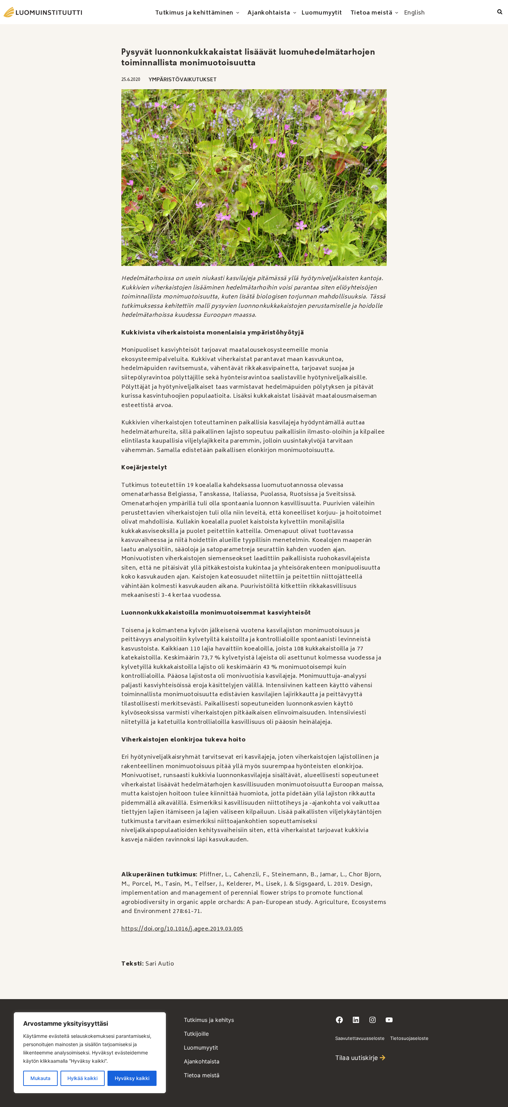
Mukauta (40, 1078)
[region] (90, 1052)
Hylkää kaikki (82, 1078)
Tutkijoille (196, 1033)
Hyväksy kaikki (132, 1078)
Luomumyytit (201, 1047)
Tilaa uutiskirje (356, 1057)
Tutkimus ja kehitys (209, 1019)
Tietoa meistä (201, 1075)
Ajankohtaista (201, 1061)
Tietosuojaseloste (409, 1038)
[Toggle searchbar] (500, 12)
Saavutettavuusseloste (360, 1038)
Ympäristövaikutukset (183, 80)
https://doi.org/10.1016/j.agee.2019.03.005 (182, 929)
